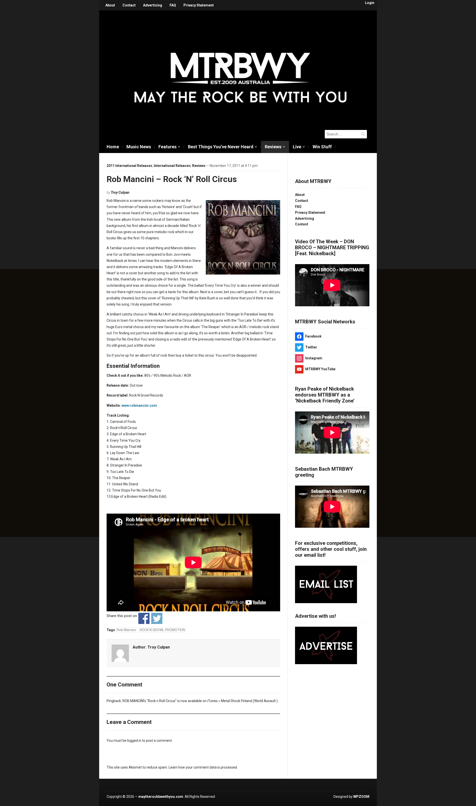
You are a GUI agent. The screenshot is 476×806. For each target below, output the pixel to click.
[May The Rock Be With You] (240, 67)
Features (167, 146)
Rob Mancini (126, 630)
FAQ (173, 5)
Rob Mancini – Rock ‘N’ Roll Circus (172, 179)
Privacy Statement (198, 5)
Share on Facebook (143, 618)
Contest (301, 224)
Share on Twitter (156, 618)
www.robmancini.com (139, 405)
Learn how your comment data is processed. (203, 767)
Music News (138, 146)
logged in (134, 741)
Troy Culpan (120, 192)
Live (297, 146)
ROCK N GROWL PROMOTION (162, 630)
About (110, 5)
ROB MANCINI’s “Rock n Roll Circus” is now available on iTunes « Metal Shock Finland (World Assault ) (200, 701)
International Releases (172, 166)
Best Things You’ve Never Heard (220, 146)
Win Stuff (322, 146)
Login (369, 3)
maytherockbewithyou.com (160, 797)
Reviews (273, 146)
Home (113, 146)
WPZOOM (361, 797)
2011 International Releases (129, 166)
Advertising (152, 5)
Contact (129, 5)
